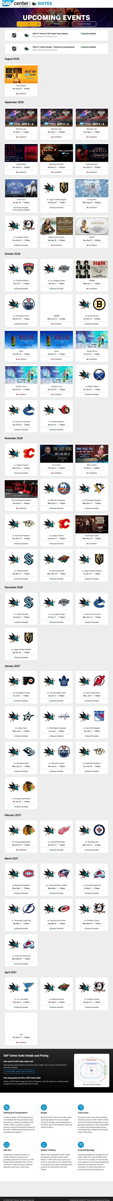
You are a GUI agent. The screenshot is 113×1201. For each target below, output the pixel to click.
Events (59, 12)
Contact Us (103, 12)
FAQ (92, 12)
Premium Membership (76, 12)
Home (34, 12)
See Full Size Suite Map (92, 1084)
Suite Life (46, 12)
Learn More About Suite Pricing (19, 1072)
